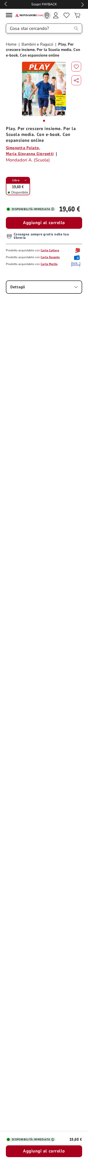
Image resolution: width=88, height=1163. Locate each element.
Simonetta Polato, (23, 148)
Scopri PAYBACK (44, 4)
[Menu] (10, 16)
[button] (76, 80)
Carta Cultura (50, 250)
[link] (47, 15)
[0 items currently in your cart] (77, 15)
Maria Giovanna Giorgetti (30, 154)
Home (12, 44)
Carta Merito (49, 264)
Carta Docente (50, 257)
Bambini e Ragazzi (37, 44)
